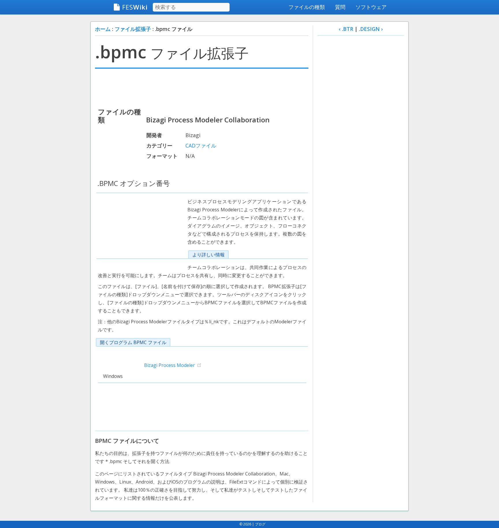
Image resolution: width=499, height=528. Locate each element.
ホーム (103, 28)
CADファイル (200, 145)
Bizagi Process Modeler (169, 365)
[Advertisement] (201, 87)
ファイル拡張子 (133, 28)
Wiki (135, 7)
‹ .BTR (346, 28)
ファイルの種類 (306, 6)
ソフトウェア (371, 6)
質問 (340, 6)
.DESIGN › (371, 28)
